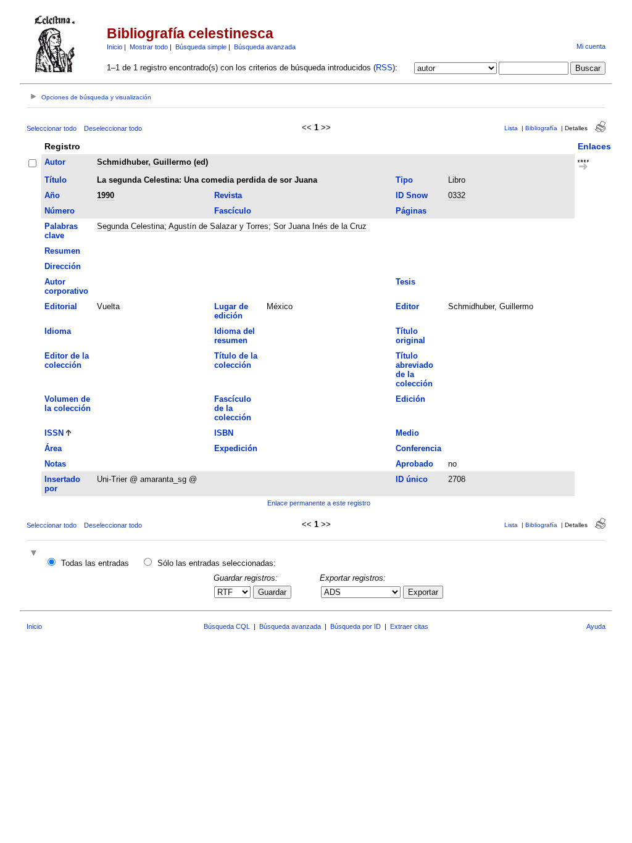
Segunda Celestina (130, 226)
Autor (54, 162)
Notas (55, 463)
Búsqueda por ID (355, 626)
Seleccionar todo (52, 128)
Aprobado (414, 463)
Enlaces (594, 146)
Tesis (405, 281)
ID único (412, 479)
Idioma (57, 331)
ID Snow (412, 195)
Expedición (235, 448)
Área (53, 448)
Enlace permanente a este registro (318, 503)
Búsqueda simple (201, 47)
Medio (407, 433)
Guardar (272, 592)
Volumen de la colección (67, 403)
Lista (511, 128)
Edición (410, 399)
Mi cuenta (590, 46)
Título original (410, 335)
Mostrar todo (149, 47)
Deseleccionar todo (113, 128)
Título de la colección (235, 360)
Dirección (62, 266)
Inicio (114, 47)
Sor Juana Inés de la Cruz (320, 226)
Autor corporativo (66, 286)
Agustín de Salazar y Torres (218, 226)
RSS (384, 67)
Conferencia (418, 448)
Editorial (60, 306)
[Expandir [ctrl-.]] (35, 553)
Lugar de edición (231, 311)
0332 (456, 195)
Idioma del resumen (234, 335)
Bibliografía (541, 128)
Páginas (411, 210)
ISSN (54, 433)
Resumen (62, 250)
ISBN (223, 433)
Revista (228, 195)
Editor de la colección (66, 360)
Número (59, 210)
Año (52, 195)
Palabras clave (61, 231)
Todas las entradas (95, 563)
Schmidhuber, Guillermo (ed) (152, 162)
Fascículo (232, 210)
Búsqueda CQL (227, 626)
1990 (105, 195)
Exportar (423, 592)
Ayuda (595, 626)
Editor (407, 306)
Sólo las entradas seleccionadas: (216, 563)
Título (55, 180)
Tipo (404, 180)
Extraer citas (409, 626)
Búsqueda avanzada (265, 47)
